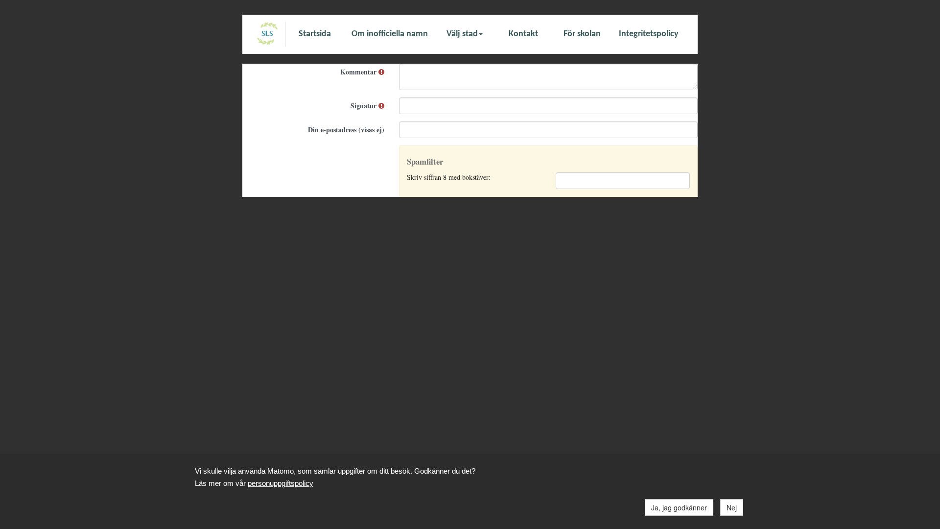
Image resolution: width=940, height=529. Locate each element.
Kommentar (359, 72)
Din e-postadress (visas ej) (346, 129)
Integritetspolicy (649, 34)
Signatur (364, 105)
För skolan (582, 34)
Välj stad (462, 34)
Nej (732, 507)
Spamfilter (425, 162)
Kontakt (523, 34)
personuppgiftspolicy (280, 483)
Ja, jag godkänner (679, 507)
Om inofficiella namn (390, 34)
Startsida (315, 34)
